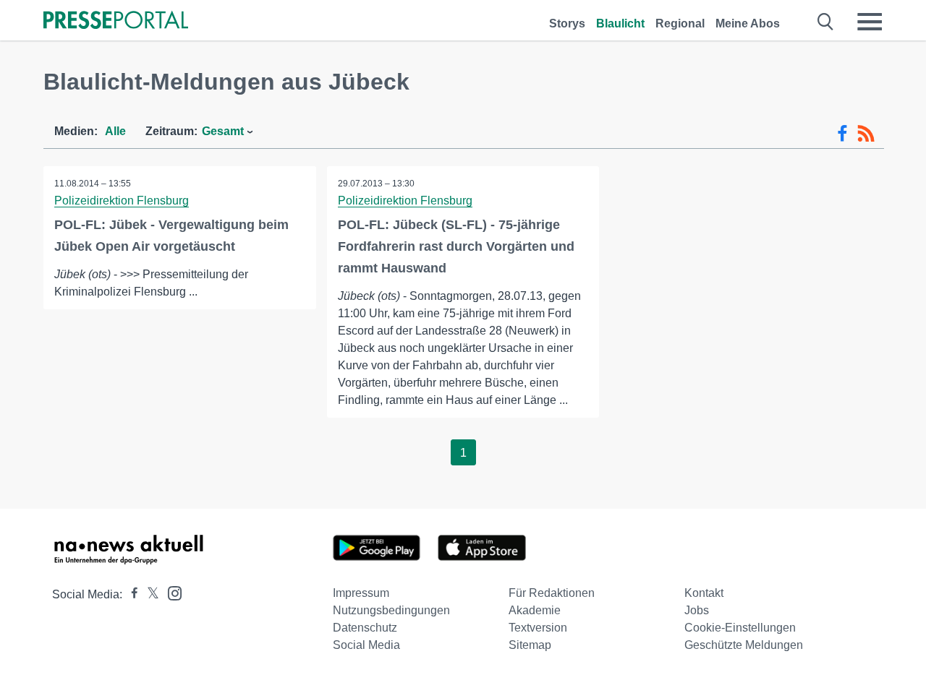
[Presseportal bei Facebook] (130, 594)
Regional (680, 23)
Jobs (696, 610)
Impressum (361, 593)
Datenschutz (365, 627)
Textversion (538, 627)
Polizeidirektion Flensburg (121, 200)
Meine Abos (747, 23)
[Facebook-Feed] (842, 134)
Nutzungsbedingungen (391, 610)
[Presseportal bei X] (148, 594)
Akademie (535, 610)
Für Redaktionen (552, 593)
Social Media (366, 645)
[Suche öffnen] (826, 22)
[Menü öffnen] (870, 22)
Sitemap (530, 645)
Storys (567, 23)
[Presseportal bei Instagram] (170, 592)
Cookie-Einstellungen (740, 627)
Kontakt (703, 593)
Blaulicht (620, 23)
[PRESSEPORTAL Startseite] (115, 21)
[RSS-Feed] (866, 134)
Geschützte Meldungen (743, 645)
